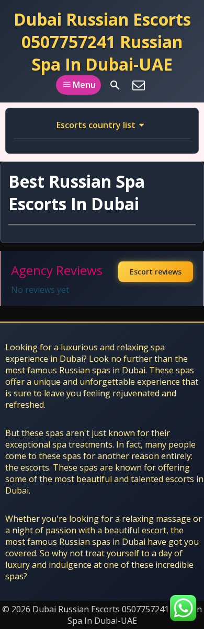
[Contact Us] (138, 85)
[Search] (115, 85)
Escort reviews (156, 272)
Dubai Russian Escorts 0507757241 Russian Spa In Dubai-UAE (102, 41)
